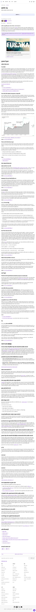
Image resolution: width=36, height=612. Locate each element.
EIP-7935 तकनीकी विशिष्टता (8, 270)
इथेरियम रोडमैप (4, 531)
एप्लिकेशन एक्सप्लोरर (15, 570)
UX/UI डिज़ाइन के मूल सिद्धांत (27, 577)
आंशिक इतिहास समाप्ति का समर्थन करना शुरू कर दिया (20, 167)
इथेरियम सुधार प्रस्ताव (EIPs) (16, 597)
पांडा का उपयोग (23, 375)
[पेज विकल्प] (6, 23)
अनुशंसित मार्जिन (16, 444)
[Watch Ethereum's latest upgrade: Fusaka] (18, 45)
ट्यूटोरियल (25, 567)
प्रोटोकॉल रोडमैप (24, 33)
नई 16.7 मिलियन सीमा (26, 525)
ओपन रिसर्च (14, 595)
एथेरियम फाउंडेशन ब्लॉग (4, 600)
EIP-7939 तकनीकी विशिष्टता (8, 297)
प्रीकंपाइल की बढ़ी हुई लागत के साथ (7, 521)
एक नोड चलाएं (3, 577)
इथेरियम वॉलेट (3, 570)
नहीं (8, 548)
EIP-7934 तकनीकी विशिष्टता (8, 255)
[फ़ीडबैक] (34, 610)
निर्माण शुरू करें (25, 570)
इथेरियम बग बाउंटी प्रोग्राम (4, 597)
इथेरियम (16, 27)
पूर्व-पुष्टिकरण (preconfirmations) (23, 278)
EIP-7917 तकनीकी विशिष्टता (8, 285)
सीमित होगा (29, 486)
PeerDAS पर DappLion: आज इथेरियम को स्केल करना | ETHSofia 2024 (13, 89)
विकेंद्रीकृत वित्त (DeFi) (15, 575)
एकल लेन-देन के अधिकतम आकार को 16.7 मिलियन (11, 495)
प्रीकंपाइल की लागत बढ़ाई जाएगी (8, 490)
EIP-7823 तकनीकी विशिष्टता (8, 187)
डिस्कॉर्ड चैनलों (5, 350)
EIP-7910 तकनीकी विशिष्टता (8, 340)
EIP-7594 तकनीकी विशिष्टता (6, 87)
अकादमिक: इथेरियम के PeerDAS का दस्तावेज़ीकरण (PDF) (10, 90)
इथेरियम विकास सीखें (26, 572)
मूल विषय (25, 575)
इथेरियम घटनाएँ (3, 592)
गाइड (13, 565)
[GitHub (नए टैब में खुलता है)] (14, 607)
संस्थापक (25, 580)
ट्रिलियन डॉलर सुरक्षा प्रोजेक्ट (16, 602)
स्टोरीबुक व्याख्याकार (5, 160)
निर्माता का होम (25, 565)
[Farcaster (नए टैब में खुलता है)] (17, 607)
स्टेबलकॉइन (14, 572)
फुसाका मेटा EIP (5, 534)
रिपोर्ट (13, 600)
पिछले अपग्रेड (29, 33)
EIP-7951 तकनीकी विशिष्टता (6, 316)
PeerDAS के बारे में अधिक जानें (5, 84)
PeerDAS (2, 382)
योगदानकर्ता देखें (9, 20)
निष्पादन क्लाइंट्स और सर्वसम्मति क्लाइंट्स (14, 348)
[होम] (1, 2)
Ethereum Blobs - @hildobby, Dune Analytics (13, 137)
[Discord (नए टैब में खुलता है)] (21, 607)
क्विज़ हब (2, 580)
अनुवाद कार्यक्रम (3, 595)
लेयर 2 (13, 582)
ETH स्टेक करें (14, 580)
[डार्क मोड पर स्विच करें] (31, 2)
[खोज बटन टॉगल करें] (30, 2)
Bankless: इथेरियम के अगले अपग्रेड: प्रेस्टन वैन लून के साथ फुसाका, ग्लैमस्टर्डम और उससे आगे (15, 539)
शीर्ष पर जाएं (32, 558)
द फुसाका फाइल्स (5, 541)
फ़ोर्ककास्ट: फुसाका (5, 533)
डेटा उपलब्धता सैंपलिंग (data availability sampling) (9, 73)
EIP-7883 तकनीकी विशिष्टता (8, 228)
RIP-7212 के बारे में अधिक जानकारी (7, 318)
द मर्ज (31, 167)
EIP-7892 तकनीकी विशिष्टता (8, 139)
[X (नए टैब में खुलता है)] (19, 607)
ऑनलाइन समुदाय (3, 590)
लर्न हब (2, 565)
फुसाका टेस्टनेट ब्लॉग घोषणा (6, 536)
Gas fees (2, 575)
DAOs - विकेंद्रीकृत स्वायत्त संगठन (17, 577)
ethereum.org (4, 561)
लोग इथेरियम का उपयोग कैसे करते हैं (5, 582)
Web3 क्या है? (3, 572)
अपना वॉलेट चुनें (14, 567)
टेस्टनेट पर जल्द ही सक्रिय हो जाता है (6, 426)
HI (34, 1)
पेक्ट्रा (8, 27)
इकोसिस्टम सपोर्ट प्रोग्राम (4, 602)
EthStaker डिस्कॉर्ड (11, 350)
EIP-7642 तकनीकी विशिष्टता (8, 175)
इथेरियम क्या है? (3, 567)
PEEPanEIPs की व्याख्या (6, 542)
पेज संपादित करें (9, 23)
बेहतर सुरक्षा (14, 592)
